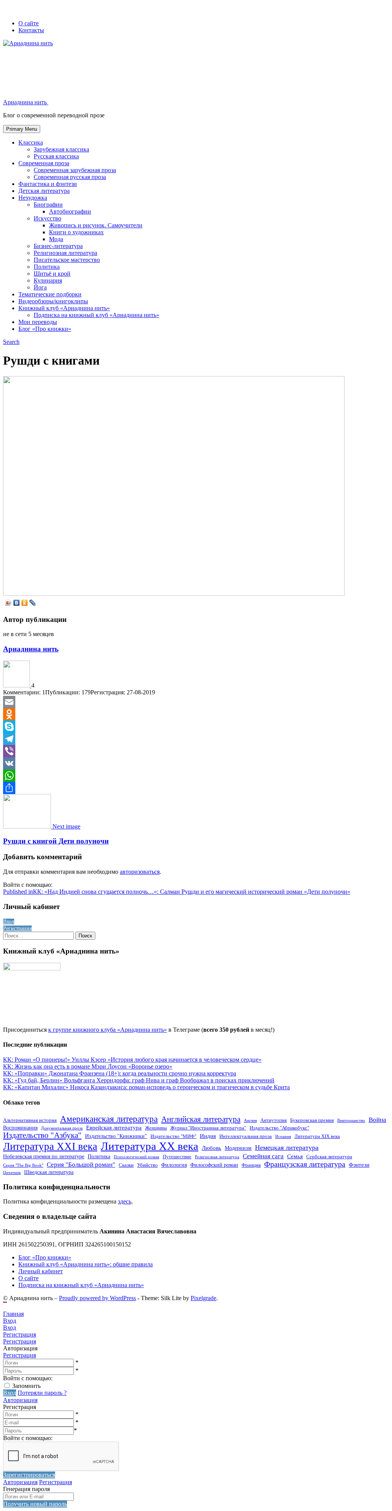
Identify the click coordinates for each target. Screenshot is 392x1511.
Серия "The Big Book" (23, 1165)
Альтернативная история (30, 1120)
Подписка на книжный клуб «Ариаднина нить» (96, 315)
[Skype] (196, 726)
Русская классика (56, 156)
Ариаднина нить (31, 649)
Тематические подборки (50, 294)
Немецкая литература (286, 1147)
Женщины (156, 1128)
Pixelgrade (203, 1298)
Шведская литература (49, 1172)
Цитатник (12, 1173)
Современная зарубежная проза (75, 170)
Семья (295, 1156)
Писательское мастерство (67, 259)
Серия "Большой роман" (81, 1164)
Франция (251, 1165)
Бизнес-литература (58, 246)
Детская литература (44, 190)
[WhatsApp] (196, 775)
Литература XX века (149, 1146)
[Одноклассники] (25, 603)
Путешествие (177, 1156)
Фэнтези (359, 1164)
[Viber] (196, 751)
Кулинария (48, 280)
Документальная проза (62, 1128)
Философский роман (214, 1165)
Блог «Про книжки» (44, 329)
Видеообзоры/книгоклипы (53, 301)
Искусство (47, 218)
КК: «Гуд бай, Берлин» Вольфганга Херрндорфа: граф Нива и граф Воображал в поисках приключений (138, 1080)
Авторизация (20, 1400)
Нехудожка (32, 197)
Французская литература (304, 1164)
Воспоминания (20, 1128)
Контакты (31, 30)
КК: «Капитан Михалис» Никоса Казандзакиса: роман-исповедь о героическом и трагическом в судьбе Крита (146, 1087)
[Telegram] (196, 739)
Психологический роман (136, 1157)
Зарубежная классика (61, 149)
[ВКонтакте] (17, 603)
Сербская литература (329, 1156)
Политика (47, 266)
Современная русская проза (70, 177)
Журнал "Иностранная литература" (208, 1128)
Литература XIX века (317, 1136)
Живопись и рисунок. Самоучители (95, 225)
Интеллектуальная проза (245, 1136)
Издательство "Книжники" (116, 1136)
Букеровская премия (312, 1120)
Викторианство (351, 1120)
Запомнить (26, 1386)
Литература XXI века (50, 1146)
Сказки (126, 1165)
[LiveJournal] (33, 603)
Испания (283, 1136)
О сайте (28, 23)
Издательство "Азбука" (42, 1135)
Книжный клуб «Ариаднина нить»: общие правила (85, 1264)
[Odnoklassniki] (196, 714)
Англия (250, 1120)
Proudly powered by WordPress (97, 1298)
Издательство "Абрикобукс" (279, 1128)
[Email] (196, 702)
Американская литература (109, 1119)
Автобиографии (70, 211)
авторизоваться (140, 871)
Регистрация (19, 1355)
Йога (40, 287)
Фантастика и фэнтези (47, 184)
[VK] (196, 763)
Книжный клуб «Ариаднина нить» (64, 308)
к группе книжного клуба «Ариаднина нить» (107, 1029)
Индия (208, 1136)
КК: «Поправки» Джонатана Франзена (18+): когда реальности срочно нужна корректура (119, 1073)
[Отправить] (196, 788)
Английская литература (200, 1119)
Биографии (48, 204)
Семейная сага (263, 1156)
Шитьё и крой (52, 273)
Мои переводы (37, 322)
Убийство (147, 1165)
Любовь (211, 1147)
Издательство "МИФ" (173, 1136)
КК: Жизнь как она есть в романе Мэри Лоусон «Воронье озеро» (87, 1066)
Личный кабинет (40, 1271)
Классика (30, 142)
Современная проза (43, 163)
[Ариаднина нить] (17, 685)
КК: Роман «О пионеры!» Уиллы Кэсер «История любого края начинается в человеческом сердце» (132, 1059)
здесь (124, 1201)
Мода (56, 239)
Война (377, 1119)
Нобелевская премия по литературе (43, 1156)
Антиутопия (273, 1120)
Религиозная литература (65, 253)
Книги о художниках (76, 232)
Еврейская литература (114, 1127)
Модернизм (238, 1148)
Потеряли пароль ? (42, 1392)
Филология (174, 1165)
